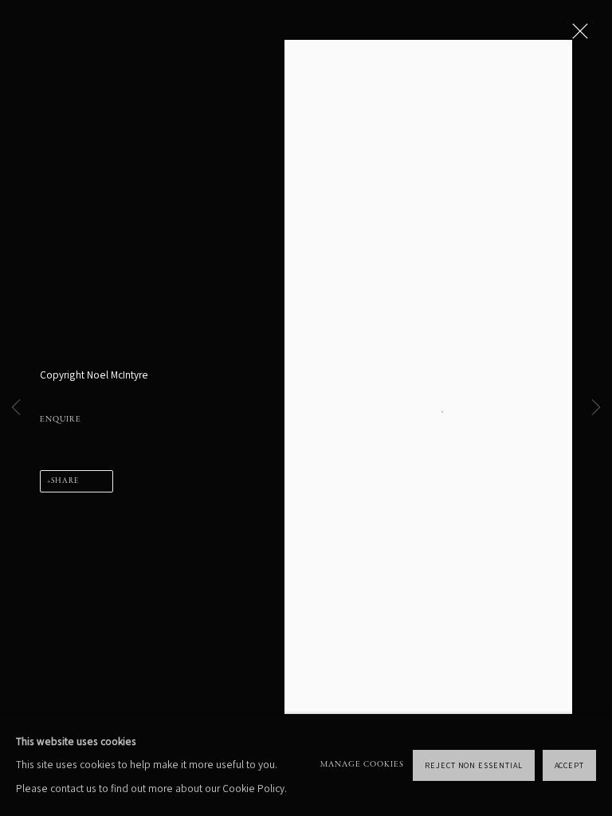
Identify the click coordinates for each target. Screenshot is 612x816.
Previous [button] (16, 408)
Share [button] (65, 481)
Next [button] (596, 408)
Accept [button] (570, 764)
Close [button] (576, 36)
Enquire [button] (60, 419)
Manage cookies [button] (362, 764)
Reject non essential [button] (473, 764)
